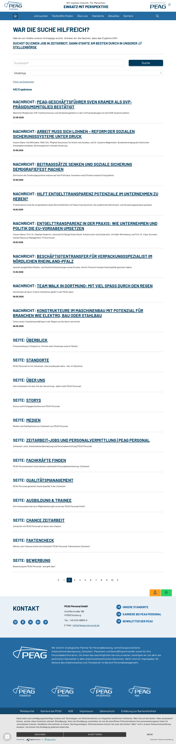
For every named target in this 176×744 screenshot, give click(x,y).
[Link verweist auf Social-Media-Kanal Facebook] (23, 622)
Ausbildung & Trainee (49, 500)
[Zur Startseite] (13, 5)
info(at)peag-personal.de (85, 625)
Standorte (37, 359)
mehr (150, 734)
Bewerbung (38, 560)
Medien (33, 420)
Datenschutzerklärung (166, 739)
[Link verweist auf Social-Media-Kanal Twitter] (31, 622)
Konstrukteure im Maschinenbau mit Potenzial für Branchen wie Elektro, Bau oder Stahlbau (78, 313)
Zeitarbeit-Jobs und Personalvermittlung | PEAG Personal (88, 440)
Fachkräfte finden (62, 15)
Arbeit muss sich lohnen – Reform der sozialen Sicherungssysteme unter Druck (74, 134)
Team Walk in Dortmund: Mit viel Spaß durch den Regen (95, 285)
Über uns (35, 379)
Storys (33, 400)
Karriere (128, 15)
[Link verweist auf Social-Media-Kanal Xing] (46, 622)
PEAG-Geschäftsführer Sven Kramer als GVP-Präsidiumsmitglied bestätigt (72, 104)
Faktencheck (40, 540)
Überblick (37, 339)
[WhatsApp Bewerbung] (166, 593)
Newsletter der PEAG (138, 621)
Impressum (87, 711)
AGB (71, 711)
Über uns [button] (82, 15)
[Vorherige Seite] (58, 580)
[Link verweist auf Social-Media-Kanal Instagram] (16, 622)
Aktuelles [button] (113, 15)
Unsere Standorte (135, 607)
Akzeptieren (95, 734)
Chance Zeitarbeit (45, 520)
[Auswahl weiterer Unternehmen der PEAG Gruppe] (160, 5)
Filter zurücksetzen (23, 81)
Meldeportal (27, 711)
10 (112, 580)
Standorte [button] (98, 15)
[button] (159, 16)
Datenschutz (107, 711)
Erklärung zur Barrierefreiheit (138, 711)
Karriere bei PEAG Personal (142, 614)
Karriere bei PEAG (51, 711)
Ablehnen (40, 734)
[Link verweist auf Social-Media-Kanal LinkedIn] (39, 622)
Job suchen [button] (41, 15)
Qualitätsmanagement (49, 480)
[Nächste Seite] (117, 580)
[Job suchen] (155, 593)
